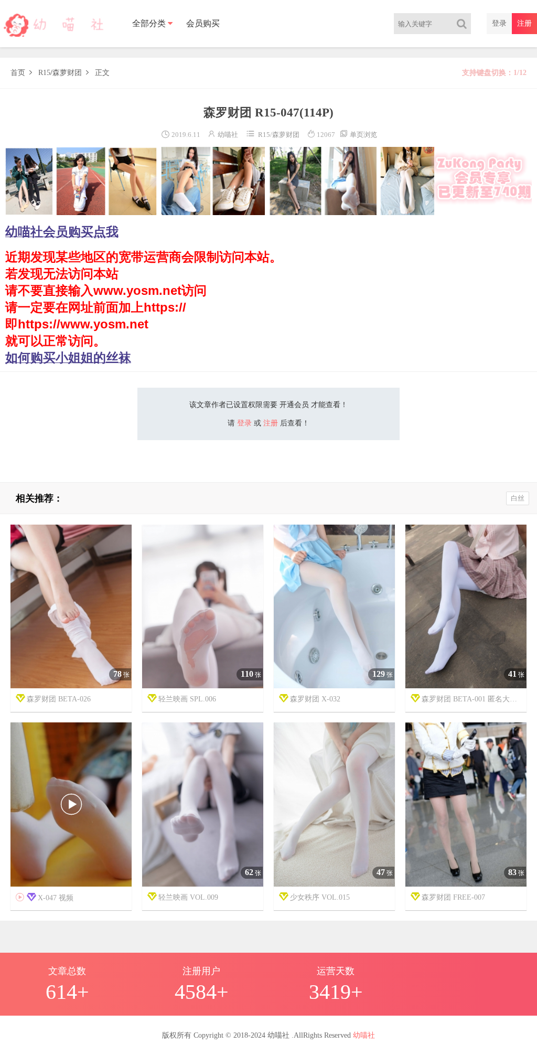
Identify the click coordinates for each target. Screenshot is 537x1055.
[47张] (334, 805)
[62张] (202, 805)
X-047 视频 (44, 897)
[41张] (466, 607)
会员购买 (203, 23)
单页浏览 (358, 134)
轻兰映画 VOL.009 (188, 897)
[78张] (71, 607)
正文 (102, 73)
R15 (44, 73)
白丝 (517, 498)
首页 (17, 73)
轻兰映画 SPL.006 (187, 699)
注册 (524, 23)
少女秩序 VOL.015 (320, 897)
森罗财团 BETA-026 (59, 699)
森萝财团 (67, 73)
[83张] (466, 805)
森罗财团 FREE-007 (453, 897)
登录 (499, 23)
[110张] (202, 607)
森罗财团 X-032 (315, 699)
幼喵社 (228, 134)
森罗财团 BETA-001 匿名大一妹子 (474, 699)
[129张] (334, 607)
